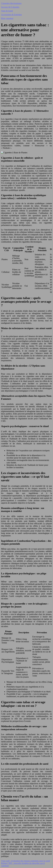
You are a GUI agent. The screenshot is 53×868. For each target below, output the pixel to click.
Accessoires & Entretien (11, 14)
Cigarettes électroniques (11, 3)
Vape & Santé (7, 11)
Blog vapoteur (7, 18)
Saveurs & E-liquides (10, 7)
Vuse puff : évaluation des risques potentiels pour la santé (25, 861)
